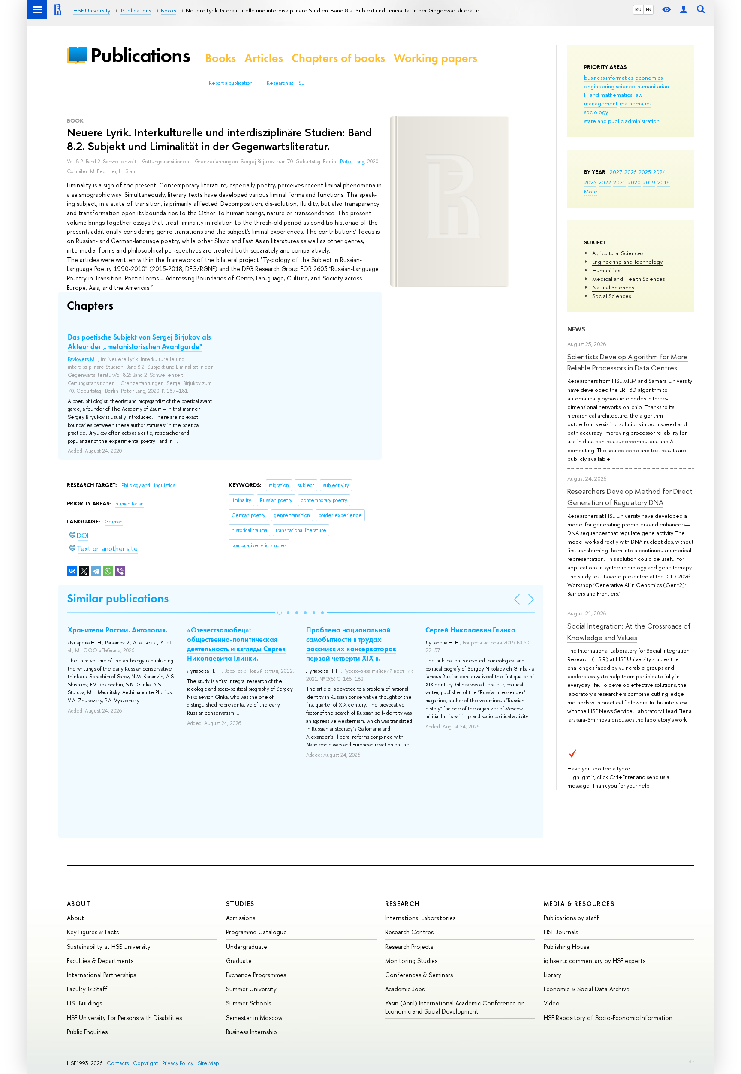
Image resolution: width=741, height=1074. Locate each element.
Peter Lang (352, 161)
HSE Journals (561, 932)
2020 (634, 182)
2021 (619, 182)
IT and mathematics (608, 95)
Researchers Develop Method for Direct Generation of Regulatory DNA (630, 496)
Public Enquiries (87, 1032)
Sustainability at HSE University (109, 946)
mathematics (635, 103)
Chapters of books (338, 58)
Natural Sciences (613, 287)
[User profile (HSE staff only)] (683, 9)
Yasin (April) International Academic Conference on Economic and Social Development (455, 1007)
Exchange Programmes (256, 975)
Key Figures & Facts (93, 932)
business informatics (608, 77)
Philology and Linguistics (148, 485)
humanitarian (653, 86)
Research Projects (409, 946)
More (590, 191)
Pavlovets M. (82, 359)
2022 (605, 182)
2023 (590, 182)
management (601, 103)
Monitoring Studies (411, 961)
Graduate (239, 961)
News (576, 329)
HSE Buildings (84, 1003)
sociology (596, 112)
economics (649, 77)
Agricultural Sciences (617, 253)
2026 (630, 172)
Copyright (145, 1063)
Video (552, 1003)
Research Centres (409, 932)
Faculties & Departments (100, 961)
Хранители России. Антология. (117, 630)
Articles (263, 58)
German (114, 521)
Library (552, 975)
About (79, 904)
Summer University (251, 989)
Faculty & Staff (87, 989)
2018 (663, 182)
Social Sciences (611, 296)
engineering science (609, 86)
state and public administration (622, 121)
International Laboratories (420, 918)
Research (402, 904)
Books (220, 58)
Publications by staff (571, 918)
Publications (140, 55)
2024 (659, 172)
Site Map (208, 1063)
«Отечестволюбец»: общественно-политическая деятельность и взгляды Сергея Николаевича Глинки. (236, 644)
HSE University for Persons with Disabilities (124, 1018)
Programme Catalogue (256, 932)
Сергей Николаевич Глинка (470, 630)
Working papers (435, 58)
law (638, 95)
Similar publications (118, 598)
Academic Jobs (405, 989)
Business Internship (251, 1032)
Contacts (118, 1063)
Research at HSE (285, 83)
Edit (690, 1062)
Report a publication (231, 83)
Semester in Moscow (254, 1018)
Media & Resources (579, 904)
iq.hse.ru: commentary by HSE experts (594, 961)
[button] (279, 612)
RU (638, 9)
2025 (645, 172)
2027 (616, 172)
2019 (649, 182)
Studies (240, 904)
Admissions (240, 918)
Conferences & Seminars (419, 975)
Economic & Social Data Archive (587, 989)
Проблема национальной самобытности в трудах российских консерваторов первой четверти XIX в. (351, 644)
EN (648, 9)
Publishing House (567, 946)
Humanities (606, 270)
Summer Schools (248, 1003)
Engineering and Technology (627, 261)
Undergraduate (246, 946)
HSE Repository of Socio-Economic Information (608, 1018)
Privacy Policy (177, 1063)
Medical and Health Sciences (628, 279)
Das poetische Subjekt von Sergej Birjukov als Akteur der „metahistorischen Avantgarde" (139, 341)
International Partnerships (101, 975)
